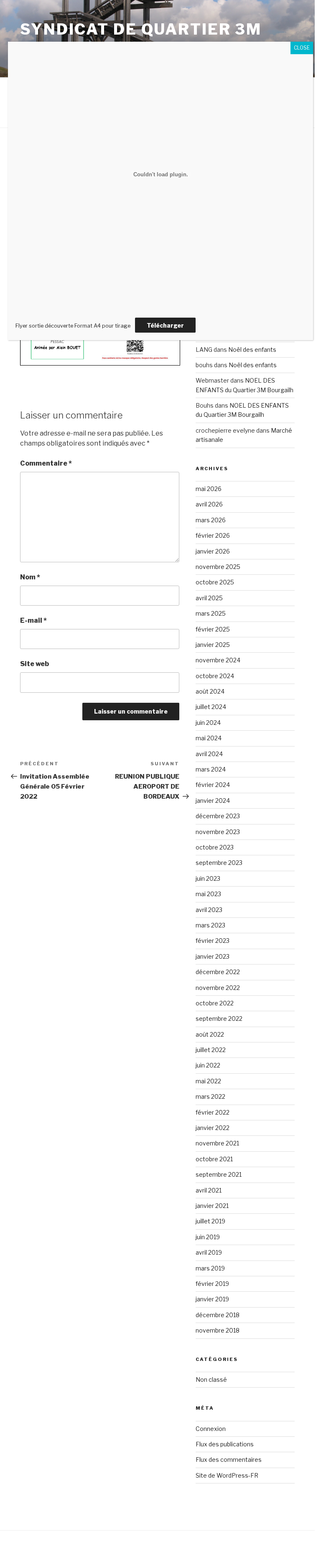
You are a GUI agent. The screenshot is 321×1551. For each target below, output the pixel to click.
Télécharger (165, 325)
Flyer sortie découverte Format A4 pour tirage (72, 326)
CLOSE (302, 48)
